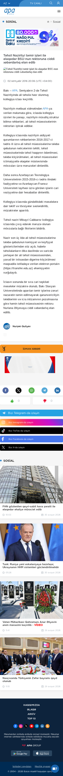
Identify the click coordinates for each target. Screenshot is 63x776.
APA (14, 90)
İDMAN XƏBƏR (31, 349)
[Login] (58, 3)
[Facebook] (15, 726)
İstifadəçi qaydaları (22, 766)
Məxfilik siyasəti (42, 766)
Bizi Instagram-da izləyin (21, 422)
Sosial (56, 21)
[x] (26, 726)
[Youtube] (32, 726)
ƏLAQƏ (31, 709)
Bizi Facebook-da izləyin (21, 439)
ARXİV (31, 714)
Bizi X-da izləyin (17, 447)
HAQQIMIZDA (31, 705)
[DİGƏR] (58, 12)
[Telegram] (37, 726)
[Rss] (48, 726)
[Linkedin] (42, 726)
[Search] (51, 3)
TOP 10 (31, 718)
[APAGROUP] (31, 745)
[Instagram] (21, 726)
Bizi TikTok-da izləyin (19, 430)
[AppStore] (42, 753)
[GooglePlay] (20, 753)
